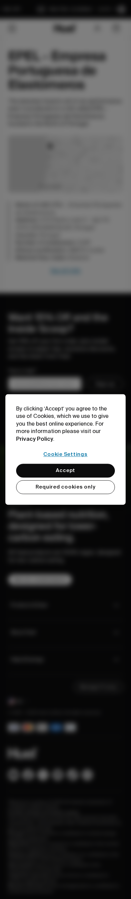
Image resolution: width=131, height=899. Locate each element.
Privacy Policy (34, 438)
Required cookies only (66, 487)
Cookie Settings (65, 454)
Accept (66, 470)
